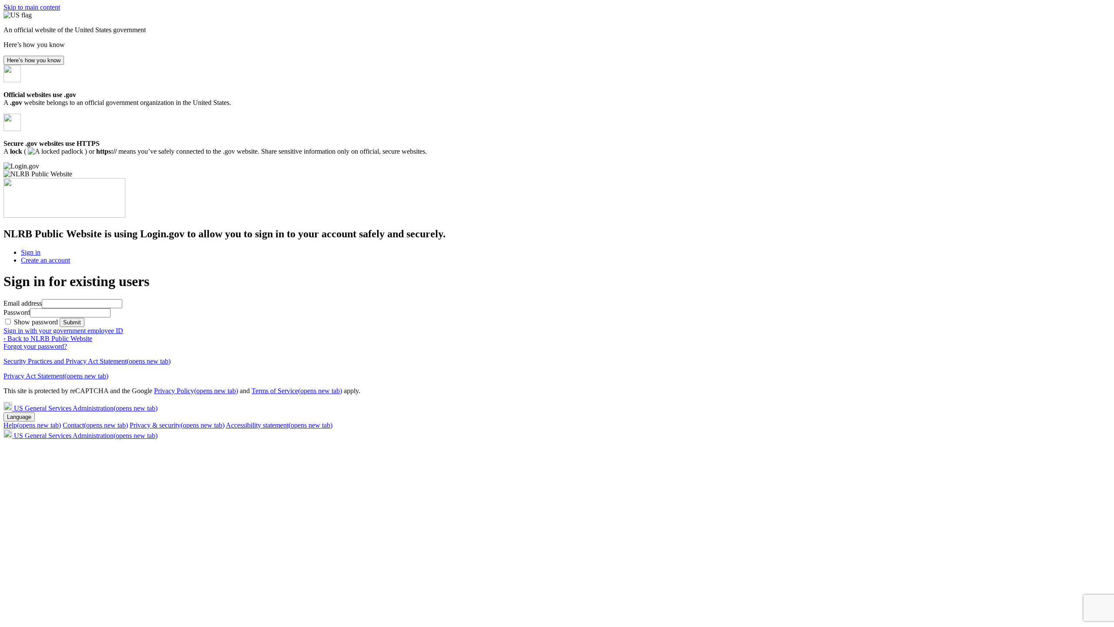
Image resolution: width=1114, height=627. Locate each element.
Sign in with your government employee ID (63, 330)
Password (16, 312)
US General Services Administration (86, 408)
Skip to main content (31, 7)
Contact (95, 425)
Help (32, 425)
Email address (22, 303)
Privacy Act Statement (55, 376)
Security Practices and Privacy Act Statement (87, 361)
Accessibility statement (279, 425)
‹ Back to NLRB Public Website (47, 338)
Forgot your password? (35, 346)
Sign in (30, 252)
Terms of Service (297, 390)
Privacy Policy (196, 390)
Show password (37, 322)
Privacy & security (177, 425)
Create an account (45, 260)
